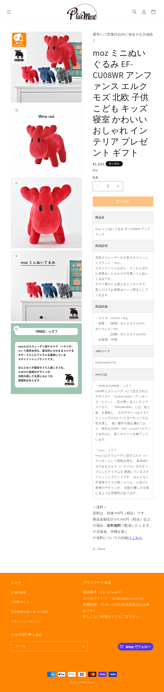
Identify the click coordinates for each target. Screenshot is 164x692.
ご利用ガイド (20, 602)
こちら (137, 538)
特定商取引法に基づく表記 (29, 612)
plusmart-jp (86, 682)
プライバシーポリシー (26, 621)
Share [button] (101, 549)
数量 (95, 177)
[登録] (82, 646)
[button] (9, 12)
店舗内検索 (18, 592)
